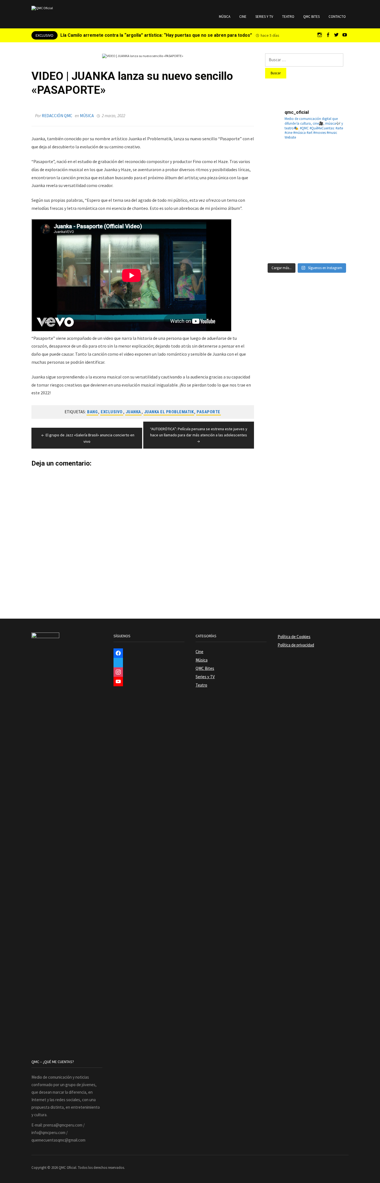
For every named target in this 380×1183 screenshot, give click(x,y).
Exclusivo (112, 411)
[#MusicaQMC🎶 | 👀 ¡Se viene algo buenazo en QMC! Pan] (278, 216)
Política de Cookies (294, 636)
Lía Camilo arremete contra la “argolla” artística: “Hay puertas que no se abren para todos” (156, 35)
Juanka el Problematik (169, 411)
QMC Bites (311, 16)
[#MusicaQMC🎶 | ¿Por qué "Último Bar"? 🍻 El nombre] (335, 188)
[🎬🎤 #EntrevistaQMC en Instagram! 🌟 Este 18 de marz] (335, 216)
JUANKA (133, 411)
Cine (242, 16)
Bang (92, 411)
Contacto (337, 16)
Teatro (288, 16)
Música (224, 16)
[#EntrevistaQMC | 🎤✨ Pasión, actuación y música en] (306, 245)
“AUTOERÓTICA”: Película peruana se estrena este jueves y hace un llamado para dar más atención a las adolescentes (198, 431)
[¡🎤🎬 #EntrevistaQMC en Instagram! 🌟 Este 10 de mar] (335, 245)
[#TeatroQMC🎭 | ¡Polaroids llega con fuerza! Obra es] (278, 188)
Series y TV (264, 16)
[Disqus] (142, 536)
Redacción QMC (57, 115)
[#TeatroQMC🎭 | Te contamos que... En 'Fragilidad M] (278, 160)
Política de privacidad (296, 645)
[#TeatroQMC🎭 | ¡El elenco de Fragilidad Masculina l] (306, 160)
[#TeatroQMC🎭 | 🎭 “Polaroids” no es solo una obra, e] (335, 160)
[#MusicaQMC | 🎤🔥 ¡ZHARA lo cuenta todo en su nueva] (278, 245)
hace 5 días (270, 35)
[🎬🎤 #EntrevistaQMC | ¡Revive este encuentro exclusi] (306, 216)
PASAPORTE (208, 411)
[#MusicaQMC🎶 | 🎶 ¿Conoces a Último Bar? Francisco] (306, 188)
